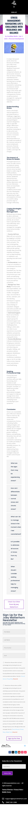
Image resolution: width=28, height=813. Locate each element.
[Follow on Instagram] (22, 752)
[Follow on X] (13, 752)
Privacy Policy (10, 679)
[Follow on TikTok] (25, 752)
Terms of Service (15, 729)
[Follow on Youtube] (19, 752)
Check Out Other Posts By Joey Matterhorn (14, 604)
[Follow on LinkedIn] (16, 752)
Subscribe (7, 773)
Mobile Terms (9, 732)
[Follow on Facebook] (10, 752)
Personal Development (16, 39)
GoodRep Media (12, 36)
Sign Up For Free (14, 738)
